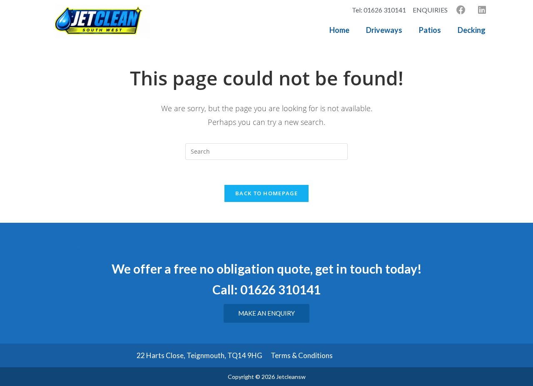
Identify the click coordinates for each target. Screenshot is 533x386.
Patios (430, 30)
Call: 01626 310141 (266, 289)
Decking (472, 30)
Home (339, 30)
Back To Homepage (266, 193)
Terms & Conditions (302, 355)
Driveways (384, 30)
